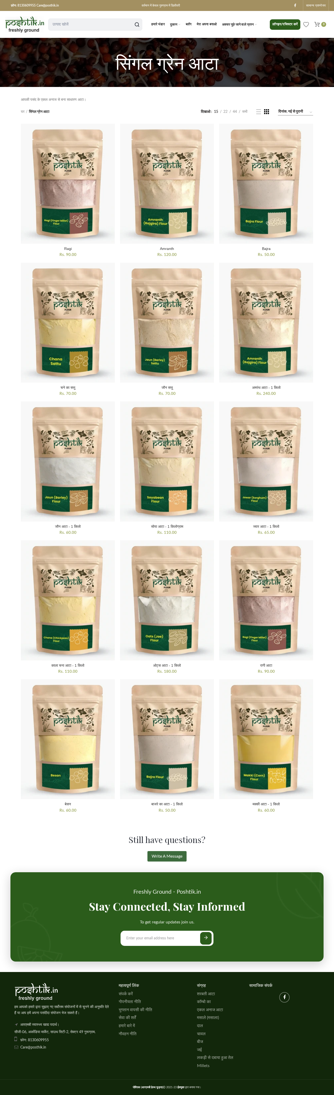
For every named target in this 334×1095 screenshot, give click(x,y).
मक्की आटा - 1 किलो (266, 804)
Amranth (167, 249)
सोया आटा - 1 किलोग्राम (167, 526)
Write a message (167, 856)
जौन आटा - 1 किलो (68, 526)
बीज (200, 1042)
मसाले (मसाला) (208, 1018)
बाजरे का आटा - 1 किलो (167, 804)
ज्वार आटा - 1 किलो (266, 526)
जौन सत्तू (167, 387)
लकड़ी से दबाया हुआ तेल (215, 1058)
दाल (200, 1026)
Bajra (266, 249)
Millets (203, 1066)
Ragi (68, 249)
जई (199, 1050)
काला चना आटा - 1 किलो (67, 665)
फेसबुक (295, 5)
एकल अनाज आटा (210, 1010)
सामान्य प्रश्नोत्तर (316, 5)
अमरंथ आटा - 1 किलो (266, 387)
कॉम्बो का (204, 1002)
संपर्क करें (126, 994)
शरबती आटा (206, 994)
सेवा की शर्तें (127, 1018)
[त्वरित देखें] (110, 132)
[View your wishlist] (306, 24)
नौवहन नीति (127, 1034)
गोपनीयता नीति (130, 1002)
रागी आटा (266, 665)
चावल (201, 1034)
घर (23, 112)
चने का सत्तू (68, 387)
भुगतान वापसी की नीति (135, 1010)
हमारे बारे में (127, 1026)
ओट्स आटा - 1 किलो (167, 665)
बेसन (68, 804)
